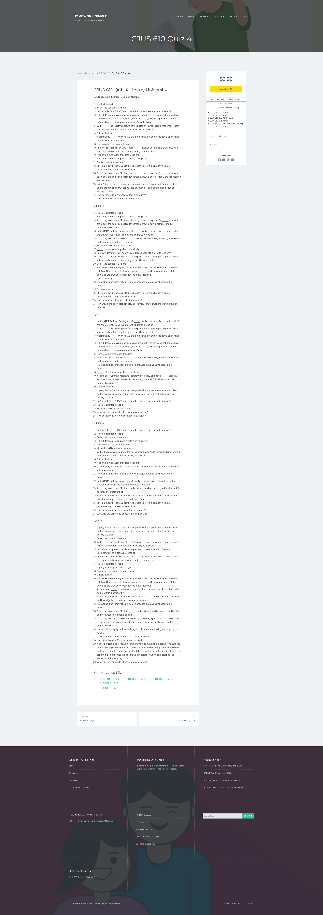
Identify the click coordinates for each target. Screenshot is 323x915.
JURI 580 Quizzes (143, 815)
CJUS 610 (104, 73)
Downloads (90, 73)
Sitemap (249, 903)
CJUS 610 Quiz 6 (109, 688)
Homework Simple (90, 16)
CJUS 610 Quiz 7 (163, 679)
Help (232, 16)
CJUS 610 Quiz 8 (136, 679)
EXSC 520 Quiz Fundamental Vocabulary (220, 780)
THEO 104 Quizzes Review (147, 836)
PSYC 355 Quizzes (144, 822)
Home (191, 16)
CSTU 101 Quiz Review (145, 844)
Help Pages (73, 780)
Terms (233, 903)
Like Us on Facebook (80, 787)
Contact (219, 16)
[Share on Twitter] (219, 160)
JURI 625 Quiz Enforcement (214, 773)
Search (204, 16)
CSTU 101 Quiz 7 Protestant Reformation (220, 787)
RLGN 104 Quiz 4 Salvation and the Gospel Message (91, 821)
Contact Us (73, 773)
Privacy (241, 903)
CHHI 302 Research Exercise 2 (82, 877)
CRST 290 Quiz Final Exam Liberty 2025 (220, 766)
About (226, 903)
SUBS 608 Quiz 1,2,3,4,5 (146, 829)
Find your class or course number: (226, 99)
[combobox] (226, 103)
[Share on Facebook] (224, 160)
